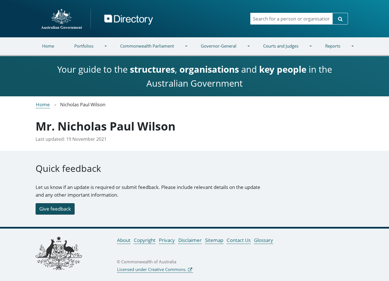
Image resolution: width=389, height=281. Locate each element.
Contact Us (239, 240)
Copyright (144, 240)
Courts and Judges (275, 49)
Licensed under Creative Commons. (152, 269)
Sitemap (214, 240)
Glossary (263, 240)
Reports (327, 49)
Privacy (167, 240)
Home (48, 46)
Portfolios (78, 49)
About (123, 240)
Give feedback (55, 208)
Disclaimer (190, 240)
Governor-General (213, 49)
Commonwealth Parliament (142, 49)
